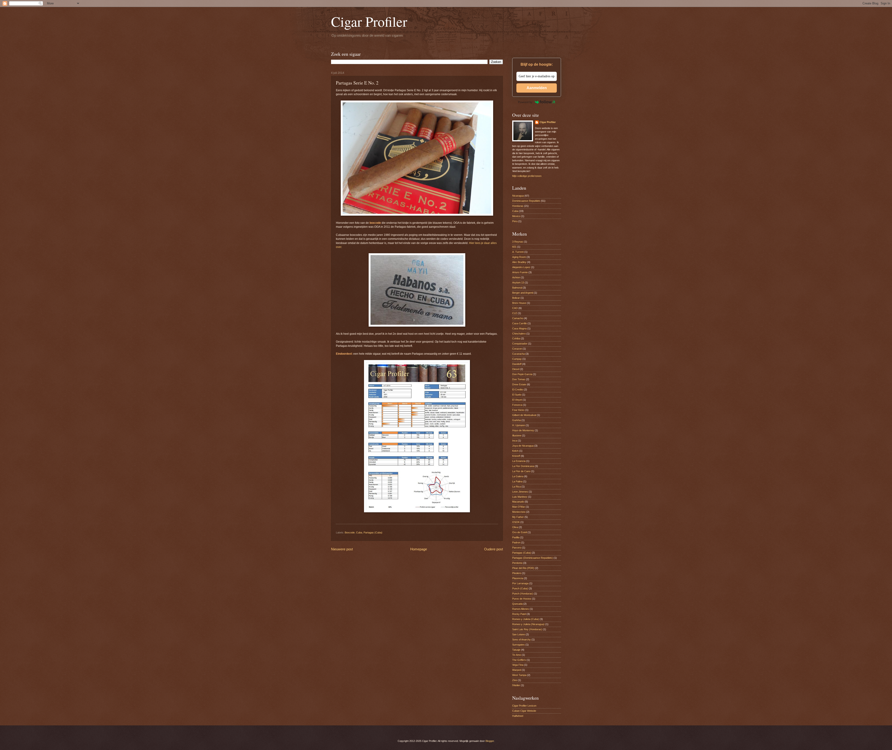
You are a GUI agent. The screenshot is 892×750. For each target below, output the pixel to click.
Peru (515, 221)
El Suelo (516, 394)
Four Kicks (518, 410)
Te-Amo (516, 654)
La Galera (517, 476)
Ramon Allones (520, 608)
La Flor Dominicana (523, 466)
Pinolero (516, 573)
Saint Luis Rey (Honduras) (527, 629)
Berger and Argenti (522, 292)
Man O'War (518, 506)
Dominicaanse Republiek (526, 200)
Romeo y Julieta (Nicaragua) (528, 624)
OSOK (516, 522)
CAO (515, 308)
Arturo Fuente (520, 272)
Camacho (517, 318)
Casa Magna (519, 328)
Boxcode (350, 532)
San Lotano (518, 634)
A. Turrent (518, 251)
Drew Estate (519, 384)
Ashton (516, 277)
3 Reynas (517, 241)
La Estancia (518, 461)
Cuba (359, 532)
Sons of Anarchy (521, 639)
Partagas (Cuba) (373, 532)
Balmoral (517, 287)
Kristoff (516, 456)
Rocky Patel (519, 614)
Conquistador (519, 343)
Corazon (517, 348)
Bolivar (516, 297)
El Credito (517, 389)
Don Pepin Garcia (522, 374)
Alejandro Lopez (521, 267)
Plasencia (517, 578)
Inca (514, 440)
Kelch (515, 450)
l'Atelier (516, 685)
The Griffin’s (519, 660)
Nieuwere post (342, 549)
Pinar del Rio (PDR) (523, 568)
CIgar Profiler (548, 122)
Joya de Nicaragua (523, 445)
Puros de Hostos (521, 598)
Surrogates (518, 644)
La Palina (517, 481)
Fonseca (517, 404)
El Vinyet (517, 399)
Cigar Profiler (369, 21)
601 (514, 246)
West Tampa (519, 675)
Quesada (517, 603)
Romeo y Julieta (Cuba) (525, 619)
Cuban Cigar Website (524, 710)
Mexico (516, 216)
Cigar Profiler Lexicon (524, 705)
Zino (514, 680)
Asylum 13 (518, 282)
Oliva (515, 527)
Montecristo (518, 511)
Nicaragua (518, 195)
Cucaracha (518, 353)
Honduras (517, 206)
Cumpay (517, 358)
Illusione (516, 435)
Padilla (515, 537)
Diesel (515, 369)
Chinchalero (519, 333)
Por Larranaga (520, 583)
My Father (518, 517)
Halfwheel (517, 715)
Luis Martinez (519, 496)
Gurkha (516, 420)
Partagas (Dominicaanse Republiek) (532, 557)
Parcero (516, 547)
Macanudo (518, 501)
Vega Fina (517, 664)
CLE (514, 313)
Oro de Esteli (519, 532)
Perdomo (517, 563)
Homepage (418, 549)
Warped (516, 670)
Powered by (525, 102)
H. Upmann (518, 425)
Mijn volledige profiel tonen (526, 176)
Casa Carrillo (519, 323)
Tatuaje (516, 649)
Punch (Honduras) (522, 593)
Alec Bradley (519, 262)
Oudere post (493, 549)
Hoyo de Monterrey (523, 430)
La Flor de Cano (521, 471)
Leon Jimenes (520, 491)
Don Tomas (518, 379)
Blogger (489, 741)
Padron (516, 542)
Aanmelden (537, 88)
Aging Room (519, 257)
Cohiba (516, 338)
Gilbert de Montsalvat (524, 415)
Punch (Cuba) (520, 588)
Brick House (519, 303)
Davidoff (516, 364)
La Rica (516, 486)
